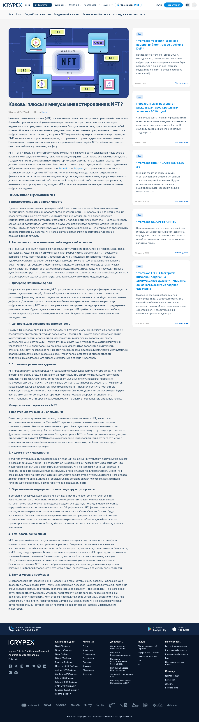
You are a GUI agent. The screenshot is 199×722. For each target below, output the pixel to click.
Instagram (21, 666)
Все (11, 14)
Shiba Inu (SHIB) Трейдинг (66, 666)
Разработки (88, 658)
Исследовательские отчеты (129, 14)
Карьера (87, 666)
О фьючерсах (89, 654)
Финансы (59, 5)
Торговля (42, 5)
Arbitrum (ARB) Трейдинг (66, 670)
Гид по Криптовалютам (38, 14)
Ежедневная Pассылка (66, 14)
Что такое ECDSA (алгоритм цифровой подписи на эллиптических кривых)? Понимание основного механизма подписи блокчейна (161, 280)
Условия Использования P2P (121, 675)
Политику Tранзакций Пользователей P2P (120, 681)
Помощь (106, 5)
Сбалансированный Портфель (147, 647)
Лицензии (87, 662)
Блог (18, 14)
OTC (140, 660)
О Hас (85, 646)
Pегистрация (173, 5)
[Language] (187, 5)
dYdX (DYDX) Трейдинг (65, 686)
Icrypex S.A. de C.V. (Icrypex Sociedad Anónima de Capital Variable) (29, 653)
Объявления (88, 670)
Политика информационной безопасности (118, 661)
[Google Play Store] (157, 629)
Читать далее (181, 83)
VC (16, 672)
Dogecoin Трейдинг (64, 662)
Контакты (87, 674)
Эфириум (79, 168)
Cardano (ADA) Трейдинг (66, 674)
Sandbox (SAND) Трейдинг (67, 690)
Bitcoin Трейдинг (62, 646)
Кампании (88, 650)
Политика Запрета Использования (119, 669)
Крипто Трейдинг (63, 694)
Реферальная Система (148, 653)
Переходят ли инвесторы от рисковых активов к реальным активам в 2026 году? (157, 107)
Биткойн (63, 168)
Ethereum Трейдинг (64, 650)
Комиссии (170, 680)
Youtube (27, 666)
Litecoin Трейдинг (63, 658)
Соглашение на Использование (117, 647)
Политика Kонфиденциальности (120, 654)
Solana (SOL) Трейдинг (65, 678)
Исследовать (90, 5)
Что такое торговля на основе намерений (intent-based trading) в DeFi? (159, 44)
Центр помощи (172, 676)
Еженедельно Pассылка (96, 14)
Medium (39, 666)
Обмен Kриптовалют (147, 656)
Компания (74, 5)
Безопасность (171, 688)
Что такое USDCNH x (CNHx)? (156, 221)
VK (10, 672)
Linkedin (44, 666)
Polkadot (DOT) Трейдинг (66, 682)
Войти (159, 5)
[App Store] (180, 629)
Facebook (10, 666)
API (139, 664)
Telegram (33, 666)
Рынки (27, 5)
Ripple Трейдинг (62, 654)
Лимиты (169, 684)
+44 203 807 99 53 (27, 630)
